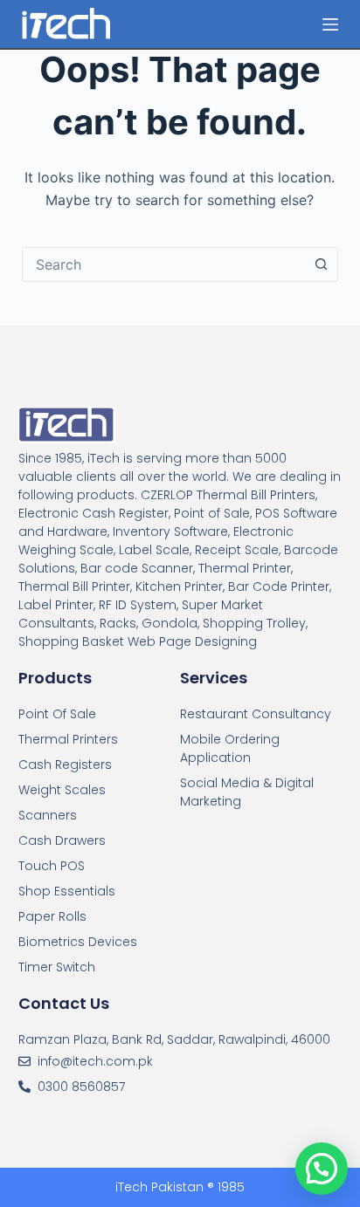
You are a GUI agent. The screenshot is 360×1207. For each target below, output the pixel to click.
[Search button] (320, 264)
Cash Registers (65, 764)
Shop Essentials (66, 891)
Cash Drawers (62, 840)
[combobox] (164, 264)
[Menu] (330, 24)
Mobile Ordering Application (230, 748)
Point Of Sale (57, 714)
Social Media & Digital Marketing (247, 792)
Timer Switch (56, 967)
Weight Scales (62, 790)
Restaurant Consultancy (255, 714)
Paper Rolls (52, 916)
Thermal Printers (68, 739)
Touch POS (51, 865)
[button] (321, 1168)
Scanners (47, 815)
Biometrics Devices (77, 941)
